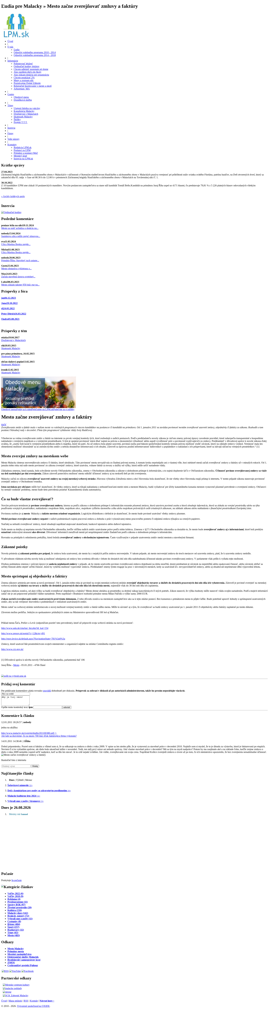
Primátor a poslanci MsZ (26, 153)
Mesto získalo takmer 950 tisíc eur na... (20, 284)
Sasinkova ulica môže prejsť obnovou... (20, 236)
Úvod (10, 41)
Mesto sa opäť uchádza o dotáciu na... (19, 228)
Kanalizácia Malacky (24, 111)
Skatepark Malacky (23, 116)
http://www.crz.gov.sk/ (12, 649)
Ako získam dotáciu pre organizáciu (31, 74)
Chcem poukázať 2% (24, 77)
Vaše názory (13, 139)
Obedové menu (21, 97)
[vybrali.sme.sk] (13, 676)
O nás (10, 46)
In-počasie (17, 880)
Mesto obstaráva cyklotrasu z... (16, 268)
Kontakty (12, 144)
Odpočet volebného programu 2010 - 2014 (35, 52)
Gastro (10, 94)
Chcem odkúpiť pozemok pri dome (31, 69)
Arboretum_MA (22, 88)
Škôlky (17, 119)
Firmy (10, 133)
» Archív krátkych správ (13, 196)
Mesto (16, 665)
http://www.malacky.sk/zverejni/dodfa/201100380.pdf (39, 734)
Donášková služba (23, 100)
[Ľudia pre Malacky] (16, 36)
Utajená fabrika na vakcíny (27, 108)
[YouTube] (15, 971)
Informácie (12, 60)
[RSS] (5, 971)
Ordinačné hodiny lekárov (26, 66)
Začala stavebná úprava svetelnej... (18, 276)
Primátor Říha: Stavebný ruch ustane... (20, 260)
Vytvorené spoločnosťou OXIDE (33, 1006)
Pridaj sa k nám (23, 409)
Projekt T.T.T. (20, 122)
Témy (10, 105)
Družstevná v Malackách (26, 114)
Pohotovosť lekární (23, 63)
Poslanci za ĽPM (22, 150)
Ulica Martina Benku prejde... (16, 244)
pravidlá (47, 690)
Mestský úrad (20, 155)
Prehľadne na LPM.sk (42, 409)
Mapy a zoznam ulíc (24, 80)
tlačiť (3, 424)
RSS (26, 1000)
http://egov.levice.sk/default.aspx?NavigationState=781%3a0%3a (33, 638)
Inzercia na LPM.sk (23, 158)
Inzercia (11, 128)
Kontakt (34, 1000)
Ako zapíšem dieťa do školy (27, 72)
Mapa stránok (15, 1000)
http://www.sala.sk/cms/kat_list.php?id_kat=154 (24, 628)
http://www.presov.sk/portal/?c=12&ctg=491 (23, 633)
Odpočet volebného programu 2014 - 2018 (35, 55)
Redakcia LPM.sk (22, 147)
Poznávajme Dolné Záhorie (27, 83)
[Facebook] (27, 971)
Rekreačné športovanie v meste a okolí (33, 86)
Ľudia (16, 49)
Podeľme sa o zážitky (63, 409)
